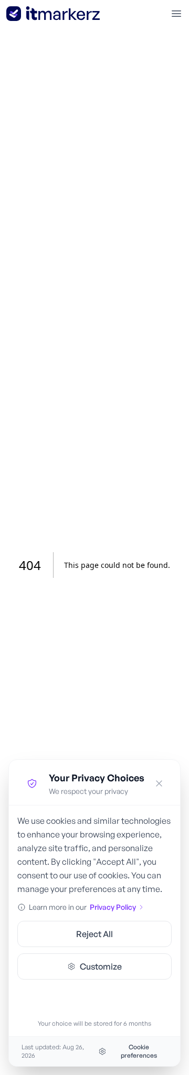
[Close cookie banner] (159, 783)
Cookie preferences (139, 1051)
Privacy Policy (113, 906)
